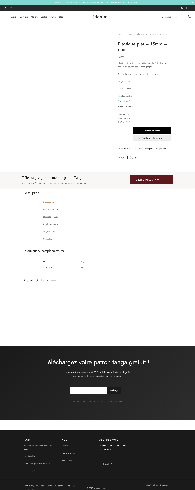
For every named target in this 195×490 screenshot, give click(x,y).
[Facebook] (6, 8)
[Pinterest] (136, 157)
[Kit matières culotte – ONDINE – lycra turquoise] (41, 305)
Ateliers (34, 16)
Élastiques (131, 34)
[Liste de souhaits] (183, 16)
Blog (61, 16)
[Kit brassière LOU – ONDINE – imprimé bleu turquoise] (79, 305)
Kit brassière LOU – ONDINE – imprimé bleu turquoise (76, 327)
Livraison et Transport (33, 470)
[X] (131, 157)
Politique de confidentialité (58, 485)
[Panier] (189, 16)
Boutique (24, 16)
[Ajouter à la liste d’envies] (57, 325)
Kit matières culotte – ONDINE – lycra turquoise (39, 327)
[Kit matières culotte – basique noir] (154, 305)
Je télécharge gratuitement (151, 179)
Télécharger (114, 390)
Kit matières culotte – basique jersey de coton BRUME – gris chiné (113, 328)
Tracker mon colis (69, 452)
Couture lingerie (31, 485)
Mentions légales (31, 456)
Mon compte (67, 460)
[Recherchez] (176, 16)
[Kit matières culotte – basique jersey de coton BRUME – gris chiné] (116, 305)
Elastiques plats (143, 34)
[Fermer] (193, 3)
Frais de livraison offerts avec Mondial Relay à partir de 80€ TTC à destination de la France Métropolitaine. (97, 2)
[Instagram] (11, 8)
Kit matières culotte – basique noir (150, 327)
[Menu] (5, 16)
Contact (44, 16)
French (184, 8)
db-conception (165, 485)
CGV (75, 485)
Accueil (13, 16)
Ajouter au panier (152, 130)
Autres (53, 16)
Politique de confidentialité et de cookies (38, 447)
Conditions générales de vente (37, 463)
